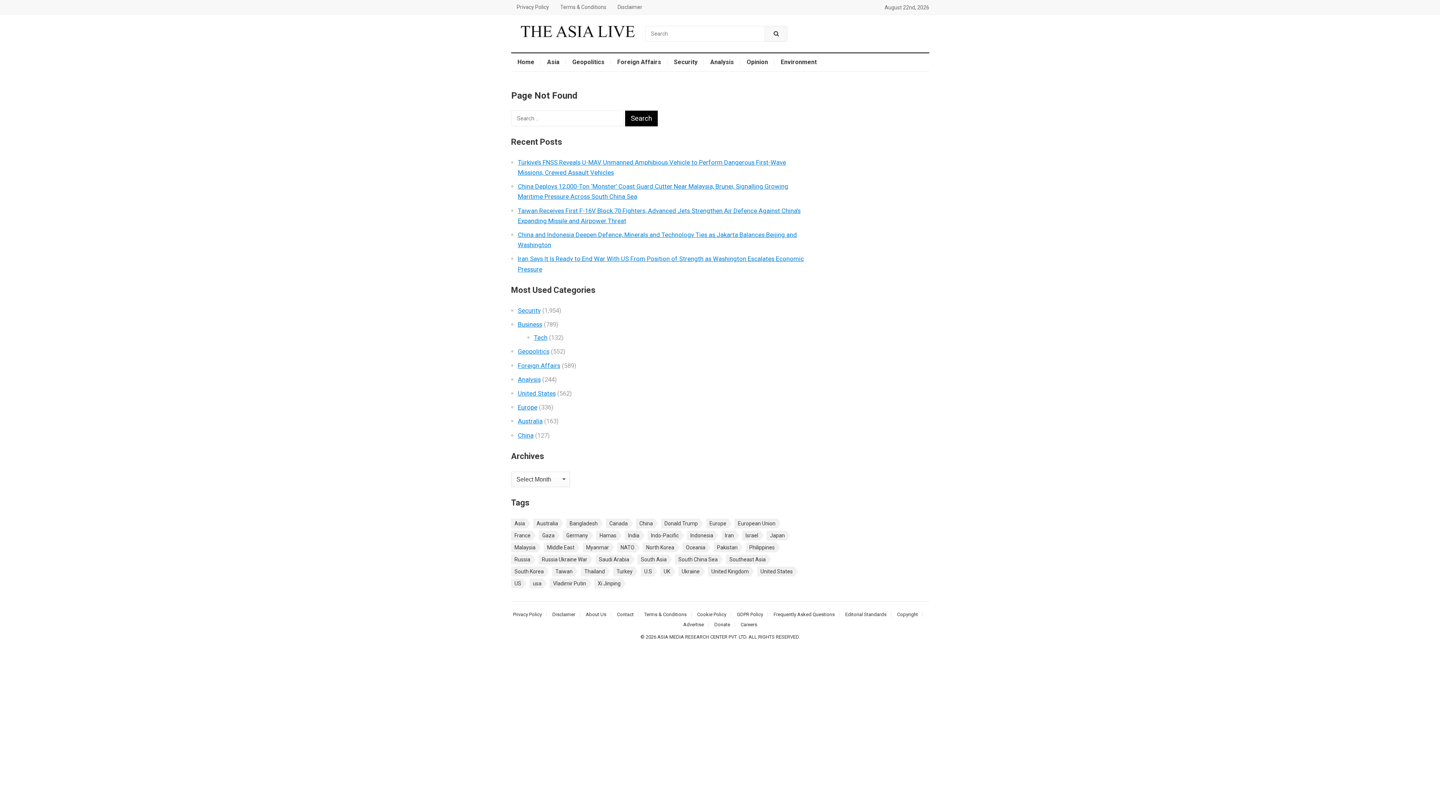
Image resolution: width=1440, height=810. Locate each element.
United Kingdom (730, 571)
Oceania (695, 547)
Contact (625, 614)
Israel (752, 535)
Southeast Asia (747, 559)
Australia (530, 421)
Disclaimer (630, 7)
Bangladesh (584, 523)
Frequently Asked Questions (804, 614)
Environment (799, 62)
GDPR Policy (750, 614)
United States (537, 393)
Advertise (693, 624)
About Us (596, 614)
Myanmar (597, 547)
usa (537, 583)
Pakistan (727, 547)
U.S (648, 571)
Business (530, 324)
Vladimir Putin (569, 583)
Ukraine (691, 571)
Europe (527, 407)
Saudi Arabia (614, 559)
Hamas (608, 535)
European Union (757, 523)
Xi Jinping (609, 583)
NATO (627, 547)
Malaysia (525, 547)
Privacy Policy (533, 7)
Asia (553, 62)
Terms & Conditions (583, 7)
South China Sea (698, 559)
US (517, 583)
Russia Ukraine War (564, 559)
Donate (722, 624)
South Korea (529, 571)
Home (526, 62)
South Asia (654, 559)
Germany (577, 535)
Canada (618, 523)
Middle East (560, 547)
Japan (777, 535)
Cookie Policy (711, 614)
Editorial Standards (865, 614)
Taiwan (564, 571)
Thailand (594, 571)
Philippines (762, 547)
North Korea (660, 547)
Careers (749, 624)
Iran (729, 535)
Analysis (722, 62)
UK (667, 571)
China (526, 435)
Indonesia (701, 535)
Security (686, 62)
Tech (541, 337)
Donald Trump (681, 523)
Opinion (757, 62)
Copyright (907, 614)
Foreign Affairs (639, 62)
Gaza (548, 535)
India (633, 535)
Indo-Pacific (665, 535)
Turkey (624, 571)
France (522, 535)
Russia (522, 559)
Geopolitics (588, 62)
